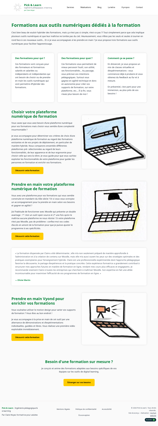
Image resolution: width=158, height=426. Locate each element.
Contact (139, 7)
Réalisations (86, 7)
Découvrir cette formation (29, 170)
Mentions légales (63, 409)
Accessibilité (107, 409)
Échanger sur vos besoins (79, 382)
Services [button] (70, 7)
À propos (126, 7)
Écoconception (84, 415)
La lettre (111, 7)
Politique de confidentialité (86, 409)
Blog (99, 7)
